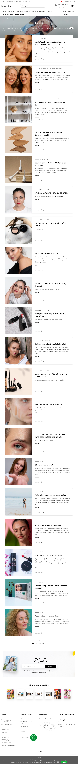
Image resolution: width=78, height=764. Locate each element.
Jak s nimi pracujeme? (50, 762)
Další (40, 640)
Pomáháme (48, 28)
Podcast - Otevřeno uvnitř (12, 28)
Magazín (64, 11)
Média (66, 28)
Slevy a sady (11, 11)
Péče (17, 11)
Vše (3, 28)
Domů (3, 18)
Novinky (4, 11)
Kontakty (22, 731)
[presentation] (72, 694)
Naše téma (22, 30)
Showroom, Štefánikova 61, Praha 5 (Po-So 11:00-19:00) (18, 1)
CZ (62, 1)
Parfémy (16, 14)
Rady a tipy (27, 28)
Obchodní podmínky (25, 719)
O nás (3, 1)
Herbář (21, 28)
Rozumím (64, 762)
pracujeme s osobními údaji (39, 672)
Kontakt (65, 14)
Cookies (22, 724)
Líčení (21, 11)
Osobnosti (55, 28)
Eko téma (34, 28)
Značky (22, 14)
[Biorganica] (7, 6)
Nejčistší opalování (6, 30)
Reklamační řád (24, 726)
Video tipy (71, 11)
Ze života (35, 30)
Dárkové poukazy (40, 11)
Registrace (67, 1)
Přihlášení (74, 1)
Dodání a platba (24, 729)
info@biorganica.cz (8, 724)
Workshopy (49, 11)
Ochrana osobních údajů (26, 721)
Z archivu (29, 30)
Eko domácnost (29, 11)
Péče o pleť (15, 30)
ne (58, 762)
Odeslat (50, 666)
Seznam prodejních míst (45, 719)
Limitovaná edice (8, 14)
